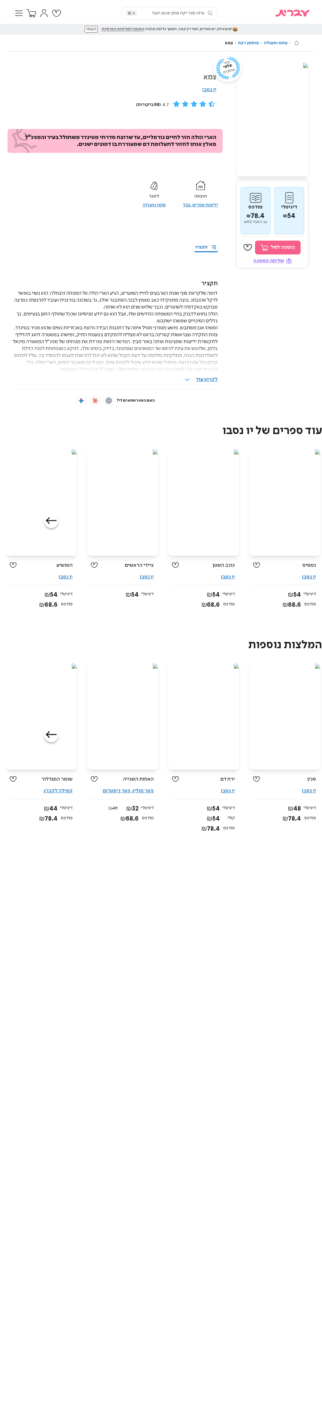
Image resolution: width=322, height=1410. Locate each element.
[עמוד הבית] (296, 43)
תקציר (201, 247)
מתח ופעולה (275, 43)
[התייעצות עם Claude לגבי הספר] (95, 400)
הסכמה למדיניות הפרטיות (123, 29)
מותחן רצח (248, 43)
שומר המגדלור (57, 779)
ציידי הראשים (139, 565)
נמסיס (309, 565)
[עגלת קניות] (31, 13)
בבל (187, 205)
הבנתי (91, 29)
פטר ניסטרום (116, 791)
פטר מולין (143, 791)
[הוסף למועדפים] (248, 248)
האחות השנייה (138, 779)
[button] (19, 13)
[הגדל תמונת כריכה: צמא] (272, 119)
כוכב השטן (224, 565)
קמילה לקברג (58, 791)
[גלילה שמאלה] (51, 521)
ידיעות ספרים (205, 205)
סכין (311, 779)
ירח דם (227, 779)
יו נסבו (209, 90)
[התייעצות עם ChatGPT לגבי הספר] (108, 400)
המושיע (64, 565)
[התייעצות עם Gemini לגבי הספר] (81, 400)
